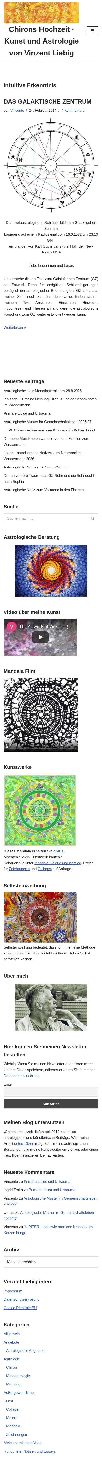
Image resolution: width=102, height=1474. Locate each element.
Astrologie (12, 1359)
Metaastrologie (18, 1376)
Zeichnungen (19, 869)
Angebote (11, 1342)
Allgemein (12, 1334)
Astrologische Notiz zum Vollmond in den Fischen (44, 490)
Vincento (17, 110)
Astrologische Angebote (25, 1350)
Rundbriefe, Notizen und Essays (30, 1451)
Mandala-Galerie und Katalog (57, 863)
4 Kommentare (73, 110)
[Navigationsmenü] (92, 30)
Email (8, 1084)
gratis (58, 851)
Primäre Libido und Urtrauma (27, 413)
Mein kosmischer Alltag (22, 1443)
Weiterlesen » (15, 327)
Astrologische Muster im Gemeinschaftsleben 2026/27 (47, 422)
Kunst (8, 1401)
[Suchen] (92, 518)
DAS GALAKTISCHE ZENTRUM (47, 101)
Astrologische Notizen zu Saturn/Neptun (36, 467)
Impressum (13, 1291)
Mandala (13, 1426)
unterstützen (24, 1143)
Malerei (12, 1418)
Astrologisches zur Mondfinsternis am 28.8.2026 (43, 391)
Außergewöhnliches (20, 1392)
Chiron (11, 1367)
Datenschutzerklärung (21, 1076)
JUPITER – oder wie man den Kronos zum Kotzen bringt (49, 430)
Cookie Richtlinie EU (20, 1308)
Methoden (14, 1384)
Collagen (45, 869)
